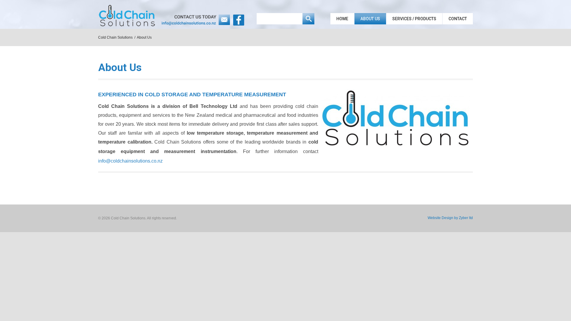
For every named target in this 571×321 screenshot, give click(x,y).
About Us (370, 18)
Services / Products (414, 18)
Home (342, 18)
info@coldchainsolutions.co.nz (130, 160)
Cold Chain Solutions (115, 37)
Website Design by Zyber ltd (450, 218)
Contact (457, 18)
